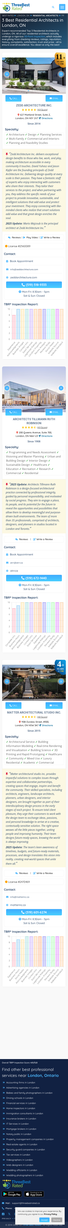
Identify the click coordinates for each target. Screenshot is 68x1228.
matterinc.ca (18, 905)
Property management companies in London (30, 1139)
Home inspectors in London (20, 1108)
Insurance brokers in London (21, 1118)
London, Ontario (43, 1075)
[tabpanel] (34, 75)
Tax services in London (18, 1154)
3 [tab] (33, 90)
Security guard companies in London (25, 1149)
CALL (14, 98)
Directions (47, 118)
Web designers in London (19, 1164)
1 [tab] (28, 90)
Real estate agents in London (21, 1144)
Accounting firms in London (20, 1082)
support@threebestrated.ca (26, 1203)
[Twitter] (9, 1214)
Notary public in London (18, 1134)
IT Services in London (17, 1123)
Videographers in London (19, 1159)
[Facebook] (3, 1214)
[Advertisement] (34, 1024)
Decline (56, 1220)
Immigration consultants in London (24, 1113)
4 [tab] (36, 90)
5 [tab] (38, 90)
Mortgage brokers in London (21, 1128)
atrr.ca (14, 570)
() (42, 109)
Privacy (7, 1219)
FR (63, 15)
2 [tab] (31, 90)
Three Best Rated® (32, 1225)
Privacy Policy (50, 1214)
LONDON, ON (23, 15)
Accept (44, 1220)
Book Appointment (21, 261)
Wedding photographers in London (24, 1175)
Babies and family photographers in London (29, 1092)
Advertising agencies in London (22, 1087)
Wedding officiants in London (21, 1170)
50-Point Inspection (34, 36)
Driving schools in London (19, 1097)
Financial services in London (21, 1103)
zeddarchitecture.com (23, 277)
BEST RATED (8, 15)
